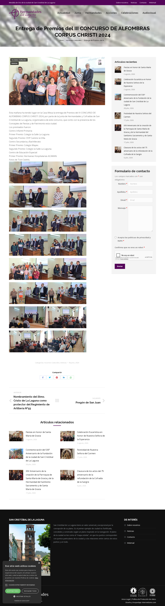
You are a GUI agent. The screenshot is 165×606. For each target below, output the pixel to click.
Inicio (62, 40)
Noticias (14, 63)
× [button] (39, 563)
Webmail (130, 543)
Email (124, 200)
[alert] (22, 582)
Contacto (131, 537)
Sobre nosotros (133, 525)
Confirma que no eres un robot (130, 247)
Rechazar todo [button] (30, 591)
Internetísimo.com (149, 602)
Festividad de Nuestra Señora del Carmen (87, 451)
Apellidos (122, 192)
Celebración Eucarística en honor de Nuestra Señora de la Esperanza (91, 436)
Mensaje (122, 208)
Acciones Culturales (74, 40)
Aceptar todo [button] (13, 591)
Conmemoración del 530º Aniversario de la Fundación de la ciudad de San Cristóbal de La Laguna (39, 455)
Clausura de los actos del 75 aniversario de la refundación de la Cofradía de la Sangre (90, 476)
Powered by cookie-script (21, 601)
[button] (22, 596)
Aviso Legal (126, 599)
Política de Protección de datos (144, 599)
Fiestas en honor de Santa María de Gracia (38, 434)
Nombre (122, 184)
